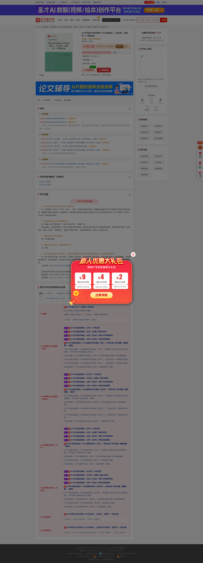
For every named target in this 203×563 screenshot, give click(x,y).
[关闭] (133, 254)
